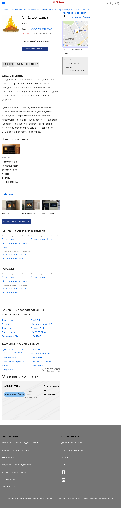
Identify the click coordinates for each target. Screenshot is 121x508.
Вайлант (6, 324)
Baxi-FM (35, 320)
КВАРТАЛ (36, 336)
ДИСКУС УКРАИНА (12, 349)
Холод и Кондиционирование (16, 450)
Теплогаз (7, 328)
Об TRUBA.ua (60, 498)
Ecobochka (37, 365)
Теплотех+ (7, 320)
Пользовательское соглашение (102, 498)
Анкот (5, 365)
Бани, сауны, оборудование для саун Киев (15, 243)
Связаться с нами (73, 498)
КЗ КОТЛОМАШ (39, 332)
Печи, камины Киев (42, 239)
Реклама (65, 457)
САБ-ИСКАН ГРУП (41, 361)
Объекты (8, 194)
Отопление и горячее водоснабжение (20, 443)
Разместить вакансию (72, 450)
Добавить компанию (71, 443)
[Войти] (117, 3)
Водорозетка (9, 332)
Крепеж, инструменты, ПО (14, 472)
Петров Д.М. (37, 328)
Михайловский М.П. (42, 324)
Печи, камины (38, 277)
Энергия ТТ (8, 369)
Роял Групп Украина (13, 361)
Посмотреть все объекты (16, 221)
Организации (8, 479)
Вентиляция (8, 457)
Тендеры (65, 465)
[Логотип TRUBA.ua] (58, 2)
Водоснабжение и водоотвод (16, 465)
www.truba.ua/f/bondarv (77, 17)
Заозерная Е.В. (10, 336)
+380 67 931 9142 (41, 29)
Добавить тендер (10, 487)
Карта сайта (60, 502)
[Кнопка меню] (3, 3)
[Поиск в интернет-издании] (112, 3)
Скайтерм (36, 357)
